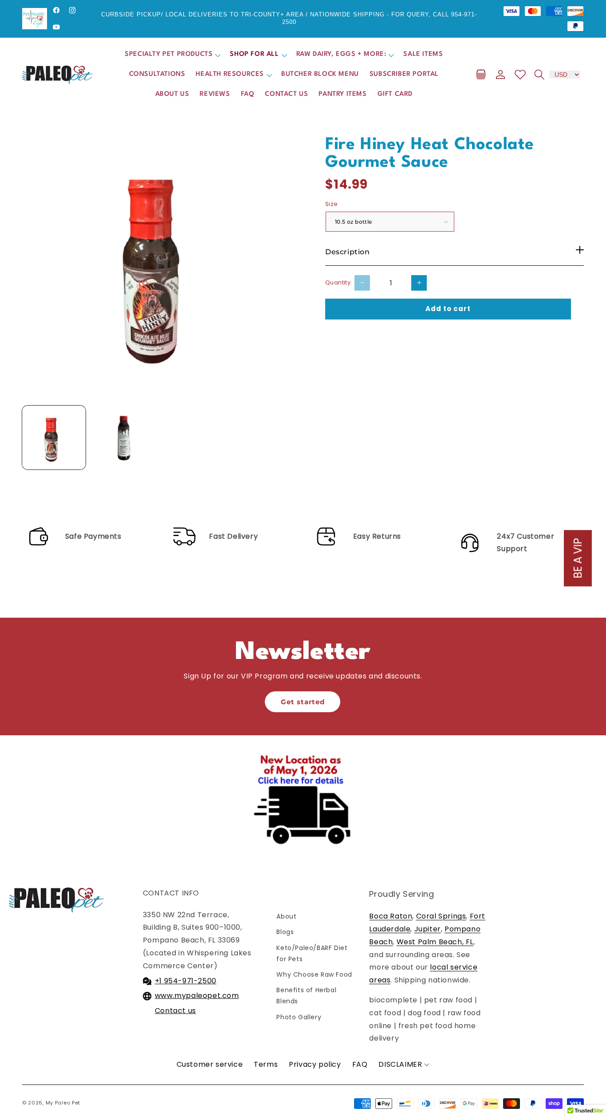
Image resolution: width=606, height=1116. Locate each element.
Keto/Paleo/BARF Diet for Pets (313, 953)
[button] (171, 55)
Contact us (175, 1011)
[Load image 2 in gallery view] (126, 437)
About (286, 916)
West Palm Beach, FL (435, 942)
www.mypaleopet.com (197, 995)
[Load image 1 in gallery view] (54, 437)
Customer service (210, 1064)
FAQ (360, 1064)
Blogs (285, 931)
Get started (303, 702)
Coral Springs (441, 916)
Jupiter (427, 929)
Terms (266, 1064)
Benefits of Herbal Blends (306, 996)
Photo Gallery (298, 1017)
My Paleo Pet (63, 1102)
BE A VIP (578, 558)
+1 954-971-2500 (185, 981)
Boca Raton (390, 916)
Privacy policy (315, 1064)
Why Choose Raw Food (314, 974)
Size (331, 204)
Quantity (337, 282)
